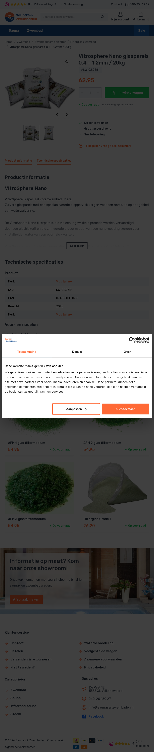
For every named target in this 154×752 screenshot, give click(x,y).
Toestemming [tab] (26, 351)
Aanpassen (74, 408)
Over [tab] (127, 351)
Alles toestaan (125, 408)
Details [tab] (77, 351)
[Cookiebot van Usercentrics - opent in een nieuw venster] (131, 340)
